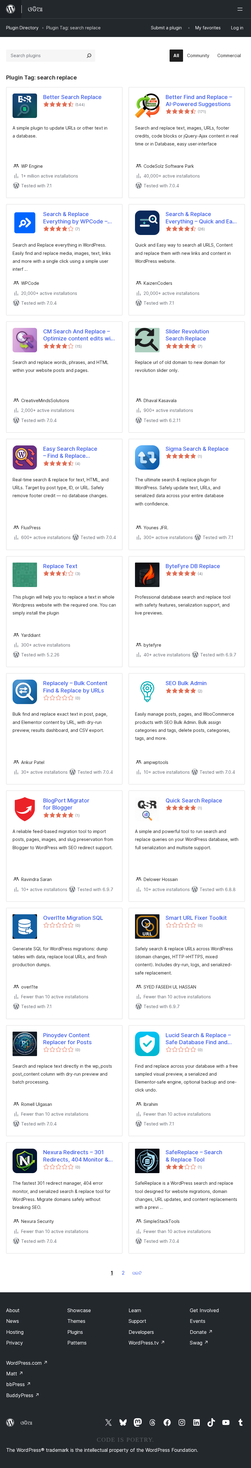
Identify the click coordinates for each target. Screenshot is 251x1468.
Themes (76, 1321)
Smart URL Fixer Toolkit (196, 918)
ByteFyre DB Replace (193, 566)
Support (137, 1321)
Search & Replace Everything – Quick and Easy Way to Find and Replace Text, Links (202, 218)
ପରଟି (137, 1272)
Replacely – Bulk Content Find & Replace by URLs (75, 686)
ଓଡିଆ (26, 1423)
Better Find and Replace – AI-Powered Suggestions (199, 100)
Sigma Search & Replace (197, 449)
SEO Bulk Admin (186, 683)
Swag (199, 1343)
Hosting (15, 1332)
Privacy (14, 1343)
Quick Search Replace (194, 800)
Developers (141, 1332)
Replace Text (60, 566)
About (13, 1310)
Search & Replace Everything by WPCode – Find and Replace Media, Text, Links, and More (75, 218)
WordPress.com (27, 1363)
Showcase (79, 1310)
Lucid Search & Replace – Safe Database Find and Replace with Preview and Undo (199, 1039)
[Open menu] (241, 9)
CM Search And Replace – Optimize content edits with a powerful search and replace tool (79, 335)
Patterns (77, 1343)
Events (197, 1321)
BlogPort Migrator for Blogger (66, 804)
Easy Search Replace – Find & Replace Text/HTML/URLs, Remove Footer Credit (77, 453)
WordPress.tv (147, 1343)
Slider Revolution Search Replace (187, 335)
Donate (201, 1332)
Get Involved (204, 1310)
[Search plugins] (89, 56)
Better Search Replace (72, 97)
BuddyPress (22, 1395)
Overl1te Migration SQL (73, 918)
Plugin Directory (22, 27)
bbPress (18, 1384)
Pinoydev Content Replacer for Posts (67, 1038)
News (12, 1321)
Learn (135, 1310)
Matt (14, 1374)
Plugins (75, 1332)
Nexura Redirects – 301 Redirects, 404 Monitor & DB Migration (75, 1156)
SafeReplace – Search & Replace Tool (194, 1155)
